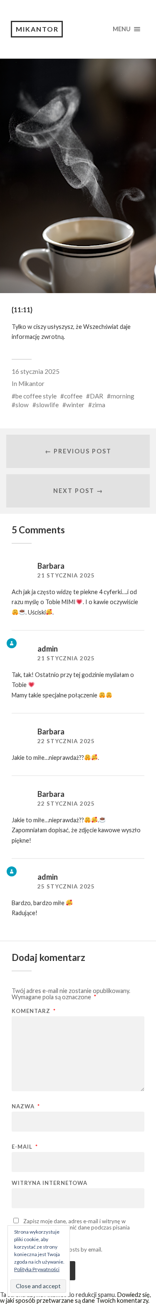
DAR (96, 396)
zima (98, 404)
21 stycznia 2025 (66, 575)
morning (122, 396)
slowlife (47, 404)
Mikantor (37, 29)
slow (22, 404)
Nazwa (26, 1106)
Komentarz (34, 1011)
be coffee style (36, 396)
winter (75, 404)
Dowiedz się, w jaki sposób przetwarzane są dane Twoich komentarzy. (75, 1297)
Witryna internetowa (49, 1183)
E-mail (25, 1147)
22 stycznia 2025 (66, 741)
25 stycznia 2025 (66, 886)
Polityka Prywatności (36, 1269)
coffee (73, 396)
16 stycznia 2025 (35, 371)
